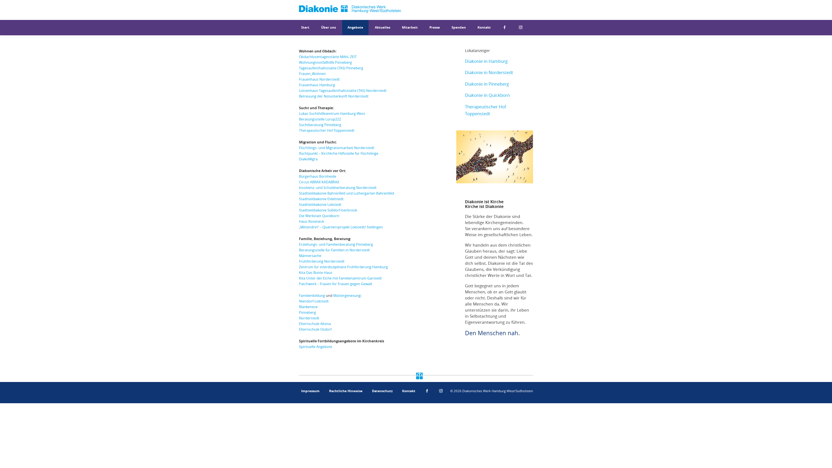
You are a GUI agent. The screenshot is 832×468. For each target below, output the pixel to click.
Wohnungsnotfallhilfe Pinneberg (325, 62)
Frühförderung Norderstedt (321, 261)
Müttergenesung (347, 295)
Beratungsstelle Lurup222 (320, 119)
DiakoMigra (308, 159)
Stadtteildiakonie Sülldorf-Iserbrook (328, 210)
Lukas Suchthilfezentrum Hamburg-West (332, 113)
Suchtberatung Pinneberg (320, 124)
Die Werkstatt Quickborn (319, 215)
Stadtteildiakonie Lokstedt (320, 204)
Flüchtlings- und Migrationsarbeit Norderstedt (336, 147)
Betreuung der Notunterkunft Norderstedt (334, 96)
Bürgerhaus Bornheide (317, 176)
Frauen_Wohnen (312, 73)
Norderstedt (309, 318)
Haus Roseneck (311, 221)
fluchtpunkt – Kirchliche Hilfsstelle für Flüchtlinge (338, 153)
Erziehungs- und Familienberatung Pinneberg (336, 244)
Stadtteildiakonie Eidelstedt (321, 199)
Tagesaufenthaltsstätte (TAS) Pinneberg (331, 68)
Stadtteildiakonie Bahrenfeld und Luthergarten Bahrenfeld (346, 193)
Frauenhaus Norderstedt (319, 79)
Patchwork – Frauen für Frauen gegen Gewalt (335, 283)
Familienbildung (312, 295)
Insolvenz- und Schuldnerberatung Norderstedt (338, 187)
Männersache (310, 255)
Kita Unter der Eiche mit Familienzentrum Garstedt (340, 278)
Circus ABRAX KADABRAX (319, 182)
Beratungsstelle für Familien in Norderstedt (334, 250)
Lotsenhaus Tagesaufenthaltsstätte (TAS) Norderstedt (343, 90)
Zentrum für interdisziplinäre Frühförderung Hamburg (343, 267)
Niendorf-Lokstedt (314, 301)
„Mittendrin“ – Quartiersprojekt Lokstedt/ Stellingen (341, 227)
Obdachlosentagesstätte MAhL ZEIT (328, 56)
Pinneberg (307, 312)
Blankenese (308, 306)
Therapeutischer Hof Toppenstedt (326, 130)
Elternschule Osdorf (315, 329)
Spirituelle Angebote (315, 346)
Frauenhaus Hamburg (317, 85)
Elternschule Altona (315, 323)
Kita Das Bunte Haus (315, 272)
